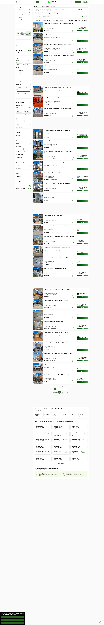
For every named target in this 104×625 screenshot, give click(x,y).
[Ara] (37, 2)
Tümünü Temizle (63, 13)
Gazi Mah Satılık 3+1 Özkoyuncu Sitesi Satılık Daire (55, 225)
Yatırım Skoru (38, 20)
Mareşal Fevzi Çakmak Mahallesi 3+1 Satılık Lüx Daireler (56, 34)
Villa (19, 16)
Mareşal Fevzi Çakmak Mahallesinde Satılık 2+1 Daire (56, 332)
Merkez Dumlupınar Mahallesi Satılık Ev (76, 440)
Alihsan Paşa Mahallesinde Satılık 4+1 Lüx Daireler (55, 268)
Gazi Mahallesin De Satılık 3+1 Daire (52, 311)
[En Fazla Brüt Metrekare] (30, 91)
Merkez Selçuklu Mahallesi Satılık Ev (40, 427)
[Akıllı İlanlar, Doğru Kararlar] (52, 2)
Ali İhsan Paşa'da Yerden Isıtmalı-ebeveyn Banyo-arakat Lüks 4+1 (59, 55)
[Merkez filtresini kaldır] (49, 13)
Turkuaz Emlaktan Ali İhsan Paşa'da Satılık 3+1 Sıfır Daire (57, 130)
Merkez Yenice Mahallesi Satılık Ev (40, 459)
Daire (20, 11)
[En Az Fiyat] (16, 62)
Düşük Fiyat (77, 20)
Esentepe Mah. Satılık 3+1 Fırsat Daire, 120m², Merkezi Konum (57, 374)
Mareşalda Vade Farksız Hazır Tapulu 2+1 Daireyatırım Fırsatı (57, 87)
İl (16, 40)
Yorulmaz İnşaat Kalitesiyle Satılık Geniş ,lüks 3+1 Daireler (57, 183)
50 (62, 392)
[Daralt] (17, 9)
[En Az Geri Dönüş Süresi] (16, 118)
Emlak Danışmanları (70, 473)
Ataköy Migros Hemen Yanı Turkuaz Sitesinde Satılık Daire (57, 194)
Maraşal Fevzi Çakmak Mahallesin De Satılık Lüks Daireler (57, 247)
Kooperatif (21, 14)
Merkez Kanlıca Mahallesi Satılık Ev (40, 447)
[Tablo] (87, 16)
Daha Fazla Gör (60, 463)
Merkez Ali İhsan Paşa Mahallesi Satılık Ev (75, 434)
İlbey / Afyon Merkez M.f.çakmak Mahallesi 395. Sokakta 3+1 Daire (59, 236)
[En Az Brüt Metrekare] (16, 91)
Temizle (29, 40)
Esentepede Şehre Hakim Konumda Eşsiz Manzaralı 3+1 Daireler (58, 257)
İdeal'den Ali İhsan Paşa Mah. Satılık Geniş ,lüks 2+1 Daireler (57, 162)
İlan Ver (78, 1)
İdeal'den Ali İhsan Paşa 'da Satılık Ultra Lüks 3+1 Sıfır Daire (57, 108)
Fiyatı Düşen (62, 20)
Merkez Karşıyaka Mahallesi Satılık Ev (40, 452)
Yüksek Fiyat (84, 20)
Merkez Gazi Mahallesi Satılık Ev (58, 447)
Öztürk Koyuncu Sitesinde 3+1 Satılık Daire (53, 321)
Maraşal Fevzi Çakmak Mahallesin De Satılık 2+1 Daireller (56, 97)
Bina (19, 12)
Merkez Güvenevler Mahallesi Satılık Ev (76, 447)
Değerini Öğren (69, 1)
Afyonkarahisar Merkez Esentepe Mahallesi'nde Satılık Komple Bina (58, 152)
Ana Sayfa (36, 6)
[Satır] (83, 16)
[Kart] (85, 16)
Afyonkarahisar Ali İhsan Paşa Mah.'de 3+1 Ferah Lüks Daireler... (58, 140)
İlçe (17, 45)
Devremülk (21, 21)
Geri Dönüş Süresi (47, 20)
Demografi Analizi (43, 473)
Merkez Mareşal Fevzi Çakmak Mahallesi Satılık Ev (58, 434)
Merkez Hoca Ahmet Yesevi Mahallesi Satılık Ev (58, 441)
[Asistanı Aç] (101, 621)
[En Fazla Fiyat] (30, 62)
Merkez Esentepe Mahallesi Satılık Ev (58, 452)
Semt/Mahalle (19, 50)
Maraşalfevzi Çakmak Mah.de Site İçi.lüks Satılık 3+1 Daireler (57, 44)
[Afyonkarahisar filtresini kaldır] (42, 13)
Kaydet (81, 9)
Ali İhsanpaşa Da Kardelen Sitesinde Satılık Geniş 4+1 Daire (57, 289)
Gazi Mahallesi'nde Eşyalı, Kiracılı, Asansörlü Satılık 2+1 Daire (57, 342)
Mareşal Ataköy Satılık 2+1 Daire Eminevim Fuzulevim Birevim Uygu (59, 23)
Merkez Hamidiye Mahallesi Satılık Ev (58, 459)
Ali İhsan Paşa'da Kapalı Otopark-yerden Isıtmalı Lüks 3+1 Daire (58, 65)
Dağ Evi (20, 19)
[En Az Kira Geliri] (16, 109)
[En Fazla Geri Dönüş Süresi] (30, 118)
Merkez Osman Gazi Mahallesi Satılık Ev (75, 453)
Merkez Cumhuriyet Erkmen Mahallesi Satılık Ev (58, 427)
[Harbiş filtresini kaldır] (57, 13)
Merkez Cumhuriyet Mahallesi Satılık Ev (40, 440)
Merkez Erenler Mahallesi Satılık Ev (76, 427)
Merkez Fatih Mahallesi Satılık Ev (40, 433)
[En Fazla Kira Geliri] (30, 109)
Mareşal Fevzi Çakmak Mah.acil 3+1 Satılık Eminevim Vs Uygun (58, 353)
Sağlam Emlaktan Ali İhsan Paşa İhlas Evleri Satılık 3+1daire (57, 364)
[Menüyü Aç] (16, 2)
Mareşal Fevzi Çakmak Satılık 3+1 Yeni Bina (53, 215)
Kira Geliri (56, 20)
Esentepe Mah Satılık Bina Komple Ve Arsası (54, 172)
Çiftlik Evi (20, 17)
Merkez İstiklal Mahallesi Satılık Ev (76, 459)
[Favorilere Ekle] (73, 30)
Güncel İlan (70, 20)
